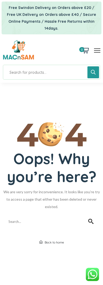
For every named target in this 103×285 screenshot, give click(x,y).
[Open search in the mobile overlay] (51, 72)
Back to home (54, 242)
